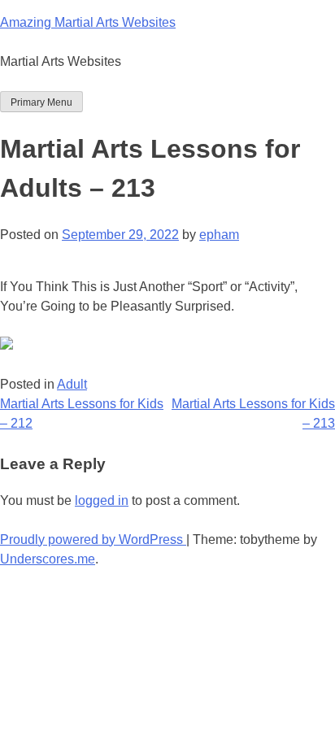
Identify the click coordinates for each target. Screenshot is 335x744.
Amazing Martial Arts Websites (88, 22)
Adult (72, 384)
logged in (101, 500)
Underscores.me (47, 559)
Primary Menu (41, 102)
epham (219, 234)
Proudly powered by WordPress (93, 539)
